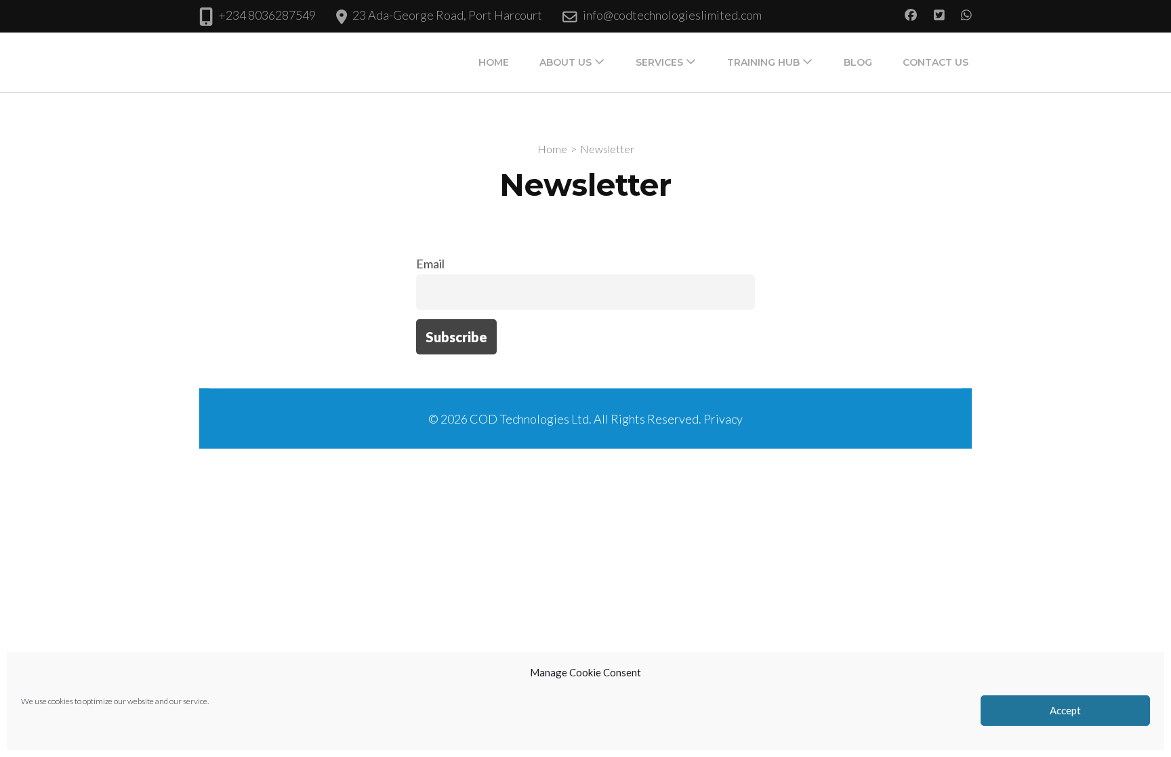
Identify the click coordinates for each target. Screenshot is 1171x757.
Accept (1065, 711)
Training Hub (763, 62)
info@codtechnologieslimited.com (672, 14)
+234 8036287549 (267, 14)
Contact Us (935, 62)
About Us (565, 62)
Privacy (723, 418)
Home (493, 62)
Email (430, 263)
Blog (858, 62)
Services (659, 62)
